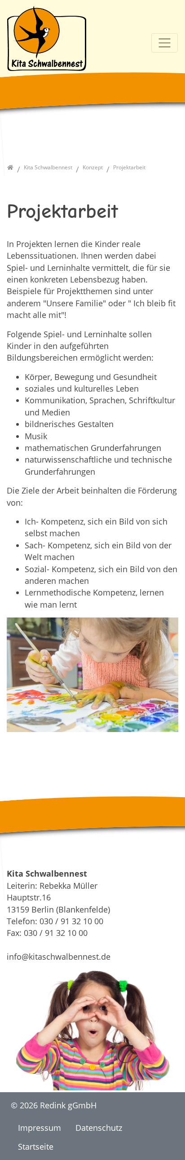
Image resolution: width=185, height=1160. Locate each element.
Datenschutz (98, 1127)
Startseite (35, 1146)
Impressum (39, 1127)
